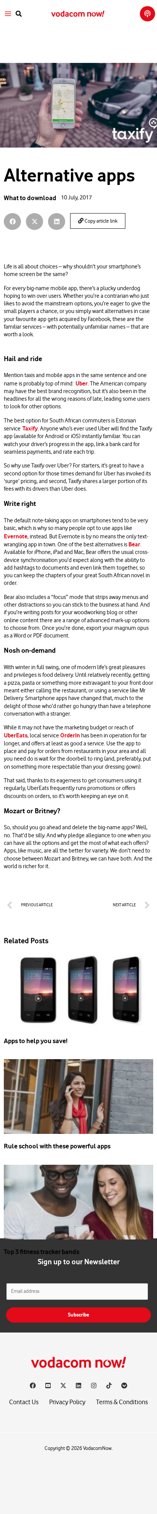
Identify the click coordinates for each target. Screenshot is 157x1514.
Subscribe (78, 1315)
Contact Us (23, 1402)
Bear (134, 544)
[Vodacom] (124, 1385)
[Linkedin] (78, 1385)
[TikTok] (109, 1385)
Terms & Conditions (122, 1402)
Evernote (15, 536)
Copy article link (100, 221)
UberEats (15, 735)
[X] (63, 1385)
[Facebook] (33, 1385)
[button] (19, 14)
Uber (81, 383)
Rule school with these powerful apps (57, 1146)
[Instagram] (94, 1385)
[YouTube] (48, 1385)
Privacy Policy (67, 1402)
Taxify (30, 428)
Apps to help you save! (35, 1041)
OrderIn (70, 735)
